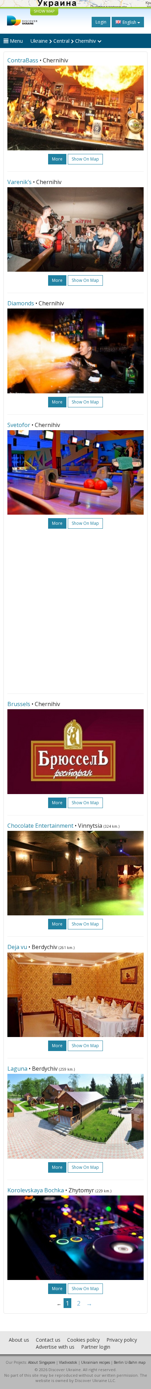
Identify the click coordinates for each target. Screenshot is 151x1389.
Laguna (17, 1068)
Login (101, 22)
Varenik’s (19, 182)
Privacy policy (121, 1339)
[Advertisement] (75, 611)
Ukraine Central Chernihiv (64, 41)
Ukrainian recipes (95, 1362)
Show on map (85, 159)
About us (19, 1339)
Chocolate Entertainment (40, 825)
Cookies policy (83, 1339)
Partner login (95, 1346)
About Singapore (41, 1362)
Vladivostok (68, 1362)
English (129, 22)
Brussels (18, 704)
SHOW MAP (44, 11)
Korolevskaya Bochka (35, 1190)
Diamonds (20, 303)
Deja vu (17, 947)
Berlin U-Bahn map (129, 1362)
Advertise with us (55, 1346)
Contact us (48, 1339)
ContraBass (22, 60)
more (57, 159)
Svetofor (18, 425)
